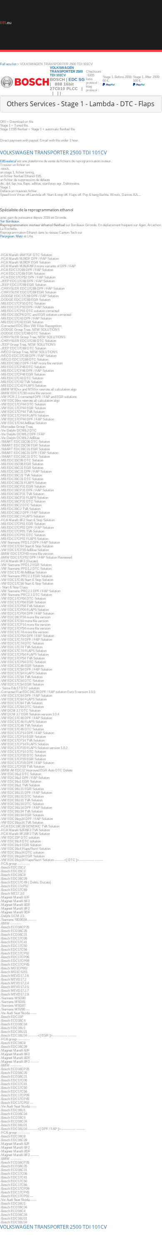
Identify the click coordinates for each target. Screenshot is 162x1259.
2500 (75, 152)
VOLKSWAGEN (16, 152)
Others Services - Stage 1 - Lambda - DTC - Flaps (81, 103)
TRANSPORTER (51, 152)
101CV (99, 152)
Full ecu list (8, 64)
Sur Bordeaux (9, 221)
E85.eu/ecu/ (8, 161)
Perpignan (7, 236)
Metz (19, 236)
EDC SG (77, 79)
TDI (87, 152)
